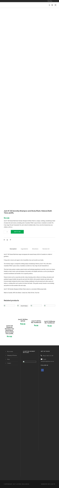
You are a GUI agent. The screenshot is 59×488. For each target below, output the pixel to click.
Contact (9, 363)
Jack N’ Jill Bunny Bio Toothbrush (49, 322)
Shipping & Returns (12, 355)
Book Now (50, 1)
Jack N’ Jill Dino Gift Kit (23, 320)
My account (10, 351)
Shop (8, 359)
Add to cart (17, 231)
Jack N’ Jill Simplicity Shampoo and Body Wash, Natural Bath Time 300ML (9, 329)
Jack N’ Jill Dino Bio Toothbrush (36, 321)
